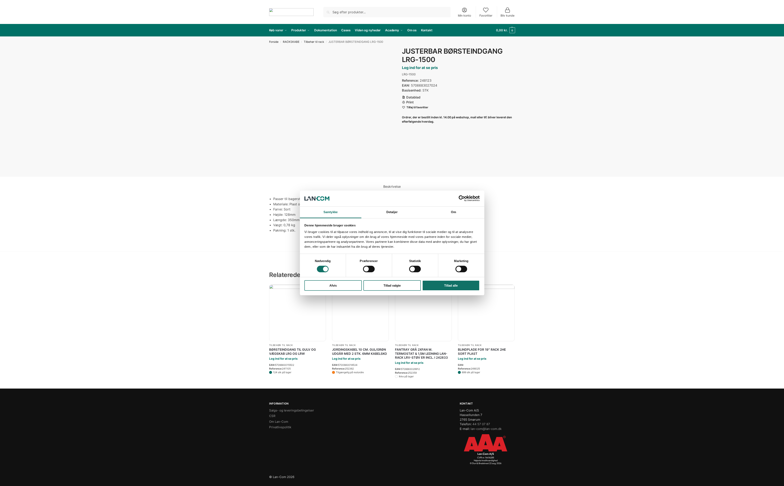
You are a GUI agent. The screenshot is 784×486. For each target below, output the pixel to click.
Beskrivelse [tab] (392, 186)
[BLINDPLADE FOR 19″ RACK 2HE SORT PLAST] (486, 302)
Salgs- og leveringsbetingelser (291, 410)
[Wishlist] (508, 291)
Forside (274, 41)
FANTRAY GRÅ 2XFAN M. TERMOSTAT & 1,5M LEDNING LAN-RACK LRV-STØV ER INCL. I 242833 (421, 353)
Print (410, 102)
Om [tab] (453, 212)
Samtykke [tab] (330, 212)
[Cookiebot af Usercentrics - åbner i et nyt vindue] (462, 198)
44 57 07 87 (481, 424)
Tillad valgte (392, 285)
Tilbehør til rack (314, 41)
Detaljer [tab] (392, 212)
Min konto (464, 15)
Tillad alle (451, 285)
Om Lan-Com (278, 422)
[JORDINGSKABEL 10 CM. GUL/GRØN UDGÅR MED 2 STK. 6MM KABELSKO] (360, 313)
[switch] (369, 269)
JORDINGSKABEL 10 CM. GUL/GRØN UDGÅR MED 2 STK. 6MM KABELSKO (359, 352)
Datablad (413, 97)
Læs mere (297, 380)
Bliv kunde (507, 15)
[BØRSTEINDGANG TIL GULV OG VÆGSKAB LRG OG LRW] (297, 313)
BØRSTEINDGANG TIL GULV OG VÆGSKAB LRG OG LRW (292, 352)
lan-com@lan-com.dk (486, 429)
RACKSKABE (291, 41)
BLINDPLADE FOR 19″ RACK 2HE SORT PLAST (482, 352)
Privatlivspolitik (280, 427)
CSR (272, 416)
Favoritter (485, 15)
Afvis (333, 285)
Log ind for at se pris (420, 68)
